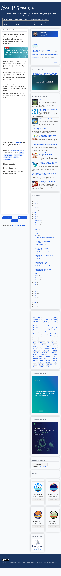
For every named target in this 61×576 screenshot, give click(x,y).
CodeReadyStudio (53, 329)
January (37, 279)
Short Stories (48, 362)
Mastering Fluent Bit (37, 346)
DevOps (45, 333)
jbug (48, 342)
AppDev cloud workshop (40, 22)
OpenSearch (46, 350)
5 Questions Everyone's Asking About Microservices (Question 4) (48, 136)
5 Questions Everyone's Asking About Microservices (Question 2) (48, 153)
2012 (35, 291)
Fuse (56, 335)
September (38, 227)
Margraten (55, 344)
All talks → (56, 62)
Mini (56, 346)
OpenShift (7, 159)
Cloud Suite (8, 155)
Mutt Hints (35, 348)
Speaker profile (8, 19)
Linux (34, 344)
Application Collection (38, 319)
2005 (35, 306)
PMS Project (54, 354)
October (37, 225)
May (36, 235)
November (38, 222)
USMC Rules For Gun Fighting (39, 128)
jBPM (34, 342)
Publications (19, 24)
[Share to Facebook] (10, 152)
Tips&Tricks (49, 364)
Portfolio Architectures (37, 356)
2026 (35, 199)
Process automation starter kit (11, 22)
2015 (35, 284)
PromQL (42, 360)
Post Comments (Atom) (19, 225)
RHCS (34, 362)
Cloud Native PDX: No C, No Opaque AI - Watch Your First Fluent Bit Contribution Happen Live (48, 164)
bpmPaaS (46, 321)
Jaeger (40, 338)
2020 (35, 212)
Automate (47, 319)
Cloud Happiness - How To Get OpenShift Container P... (42, 245)
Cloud (21, 152)
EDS (56, 333)
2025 (35, 201)
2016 (35, 282)
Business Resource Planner (39, 324)
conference (18, 155)
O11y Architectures (45, 348)
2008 (35, 300)
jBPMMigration (41, 342)
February (37, 277)
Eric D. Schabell (17, 8)
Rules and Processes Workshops (39, 19)
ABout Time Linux (37, 317)
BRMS (55, 321)
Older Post (22, 217)
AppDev (55, 317)
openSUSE (44, 352)
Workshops (41, 366)
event (34, 335)
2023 (35, 205)
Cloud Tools (54, 327)
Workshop (34, 47)
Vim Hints (35, 366)
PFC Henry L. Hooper (39, 24)
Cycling (55, 331)
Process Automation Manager (39, 358)
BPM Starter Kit (26, 22)
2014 (35, 287)
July (36, 231)
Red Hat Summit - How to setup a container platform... (43, 259)
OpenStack (35, 352)
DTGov (51, 333)
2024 (35, 203)
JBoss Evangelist (53, 338)
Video (56, 364)
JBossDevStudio (45, 340)
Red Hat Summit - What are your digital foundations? (43, 270)
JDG (52, 342)
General (35, 338)
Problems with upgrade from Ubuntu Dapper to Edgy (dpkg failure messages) (44, 174)
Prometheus (54, 358)
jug (56, 342)
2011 (35, 293)
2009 (35, 297)
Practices (48, 356)
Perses (34, 354)
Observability (36, 350)
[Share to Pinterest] (11, 152)
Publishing (48, 360)
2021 (35, 210)
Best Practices (54, 319)
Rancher (55, 360)
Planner (44, 354)
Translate (44, 466)
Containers (7, 157)
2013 (35, 289)
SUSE (34, 364)
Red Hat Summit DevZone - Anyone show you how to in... (44, 266)
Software (28, 24)
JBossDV (55, 340)
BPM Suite (35, 321)
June (36, 233)
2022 (35, 207)
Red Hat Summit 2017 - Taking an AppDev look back (43, 252)
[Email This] (5, 152)
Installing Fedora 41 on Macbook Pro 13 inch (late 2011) (48, 119)
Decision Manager (37, 333)
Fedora (39, 335)
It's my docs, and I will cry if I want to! (41, 50)
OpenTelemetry (54, 352)
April (36, 273)
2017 (35, 218)
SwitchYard (41, 364)
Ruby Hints (40, 362)
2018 (35, 216)
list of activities (16, 142)
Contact (50, 24)
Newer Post (7, 217)
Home (14, 220)
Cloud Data (35, 325)
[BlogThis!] (7, 152)
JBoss (16, 157)
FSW (51, 335)
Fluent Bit (46, 335)
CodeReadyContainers (38, 329)
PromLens (35, 360)
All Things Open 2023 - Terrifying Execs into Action (47, 182)
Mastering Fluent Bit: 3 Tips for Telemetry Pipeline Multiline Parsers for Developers (44, 73)
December (38, 220)
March (37, 275)
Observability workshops (21, 19)
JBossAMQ (35, 340)
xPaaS (47, 366)
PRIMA (55, 356)
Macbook (44, 344)
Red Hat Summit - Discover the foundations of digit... (43, 263)
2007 (35, 302)
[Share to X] (8, 152)
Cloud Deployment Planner (51, 325)
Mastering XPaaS (8, 24)
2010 (35, 295)
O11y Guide (54, 348)
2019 (35, 214)
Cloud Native (36, 327)
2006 (35, 304)
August (37, 229)
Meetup (48, 346)
